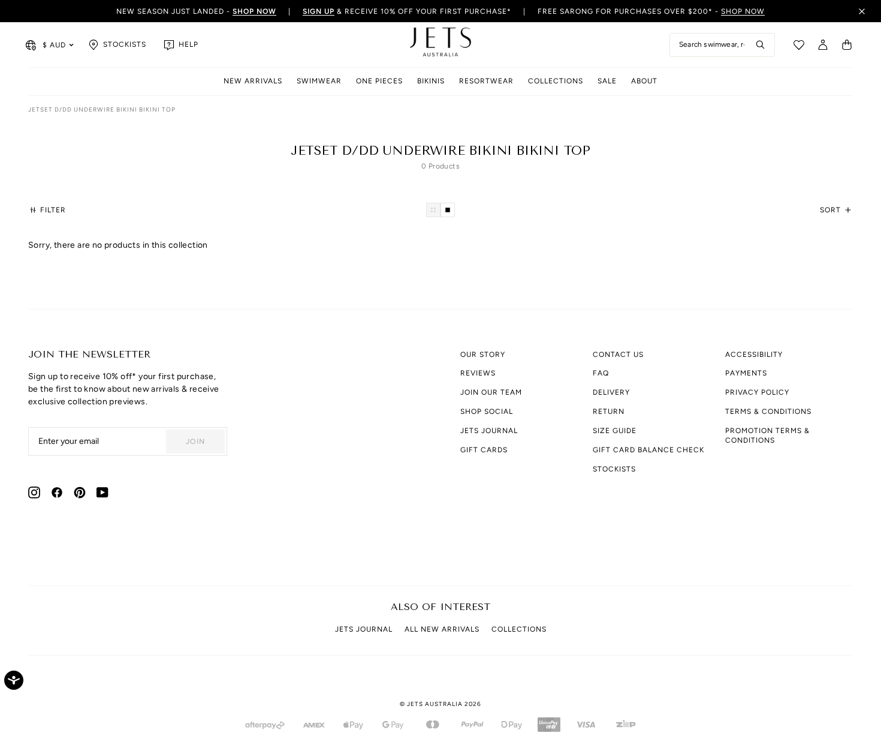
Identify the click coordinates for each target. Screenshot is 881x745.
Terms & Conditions (768, 411)
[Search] (760, 45)
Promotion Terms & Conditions (767, 435)
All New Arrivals (442, 629)
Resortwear (486, 81)
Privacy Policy (757, 392)
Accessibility (754, 354)
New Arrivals (253, 81)
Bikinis (431, 81)
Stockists (614, 469)
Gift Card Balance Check (648, 450)
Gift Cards (484, 450)
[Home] (440, 44)
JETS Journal (489, 430)
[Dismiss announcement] (861, 11)
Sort (830, 210)
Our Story (482, 354)
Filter (53, 210)
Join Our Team (491, 392)
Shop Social (486, 411)
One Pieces (379, 81)
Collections (555, 81)
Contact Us (618, 354)
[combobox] (722, 45)
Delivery (611, 392)
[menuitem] (252, 82)
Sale (607, 81)
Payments (746, 373)
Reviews (478, 373)
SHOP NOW (743, 11)
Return (608, 411)
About (644, 81)
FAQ (601, 373)
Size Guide (614, 430)
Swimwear (319, 81)
